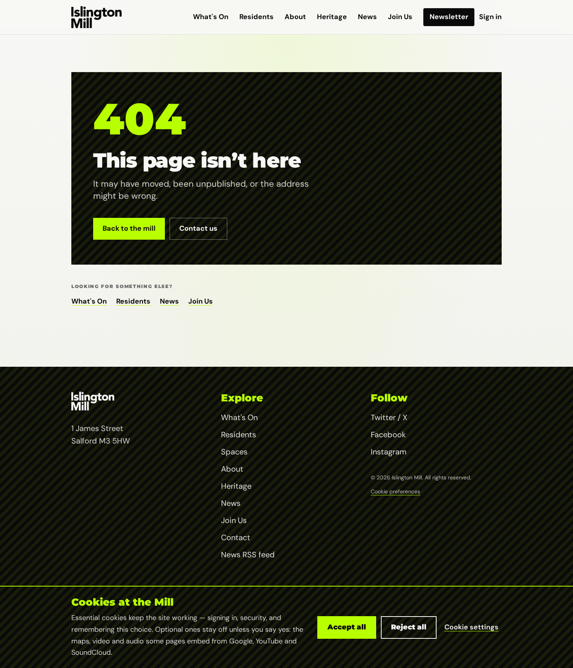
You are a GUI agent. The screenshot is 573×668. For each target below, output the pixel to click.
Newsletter (449, 16)
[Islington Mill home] (96, 17)
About (295, 16)
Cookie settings (471, 627)
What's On (210, 16)
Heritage (332, 16)
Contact (235, 537)
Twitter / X (389, 417)
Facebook (388, 434)
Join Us (400, 16)
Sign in (490, 16)
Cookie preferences (395, 491)
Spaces (234, 452)
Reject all (408, 627)
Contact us (198, 228)
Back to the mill (129, 228)
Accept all (346, 627)
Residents (256, 16)
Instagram (389, 452)
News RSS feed (248, 555)
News (367, 16)
